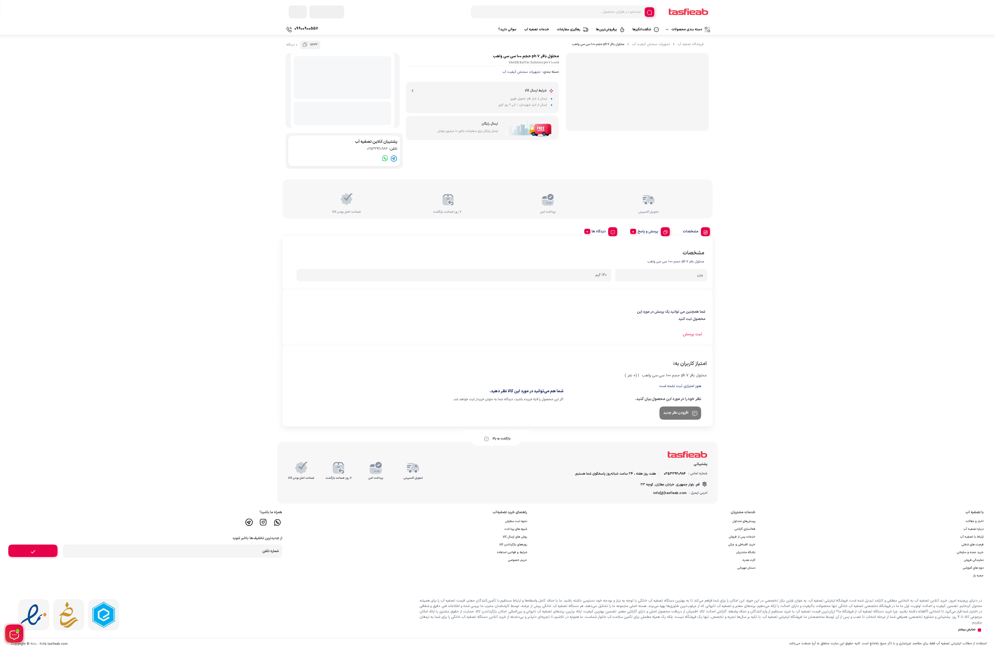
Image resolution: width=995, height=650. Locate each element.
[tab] (694, 231)
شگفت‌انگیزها (641, 29)
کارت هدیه (749, 560)
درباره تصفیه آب (974, 529)
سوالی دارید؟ (507, 29)
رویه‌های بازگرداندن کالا (513, 544)
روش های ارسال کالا (515, 536)
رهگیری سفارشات (568, 29)
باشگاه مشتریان (745, 552)
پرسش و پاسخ (647, 231)
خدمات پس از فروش (742, 536)
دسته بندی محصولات (686, 29)
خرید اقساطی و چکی (741, 544)
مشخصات (690, 231)
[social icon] (277, 524)
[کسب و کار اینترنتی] (103, 614)
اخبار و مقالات (975, 521)
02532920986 (382, 149)
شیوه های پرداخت (515, 529)
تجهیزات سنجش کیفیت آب (651, 44)
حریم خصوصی (517, 560)
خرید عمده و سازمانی (970, 552)
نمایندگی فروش (974, 560)
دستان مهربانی (746, 568)
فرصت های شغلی (973, 544)
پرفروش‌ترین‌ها (606, 29)
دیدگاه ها (599, 231)
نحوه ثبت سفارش (516, 521)
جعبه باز (978, 575)
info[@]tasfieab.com (669, 493)
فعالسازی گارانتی (745, 529)
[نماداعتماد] (33, 614)
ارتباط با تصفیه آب (972, 536)
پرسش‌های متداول (744, 521)
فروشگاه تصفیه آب (690, 44)
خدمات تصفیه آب (536, 29)
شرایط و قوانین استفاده (512, 552)
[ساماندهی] (68, 614)
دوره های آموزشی (973, 568)
